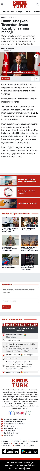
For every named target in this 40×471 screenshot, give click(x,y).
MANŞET (19, 11)
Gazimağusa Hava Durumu (13, 421)
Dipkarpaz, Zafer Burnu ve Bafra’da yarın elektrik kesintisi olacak (29, 249)
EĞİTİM (31, 446)
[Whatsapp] (29, 413)
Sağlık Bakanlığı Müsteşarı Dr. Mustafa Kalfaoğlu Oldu (9, 249)
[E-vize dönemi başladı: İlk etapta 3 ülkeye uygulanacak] (10, 222)
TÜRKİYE (6, 443)
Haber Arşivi (8, 435)
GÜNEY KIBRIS (20, 446)
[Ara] (38, 4)
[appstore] (11, 451)
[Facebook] (10, 413)
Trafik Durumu (9, 426)
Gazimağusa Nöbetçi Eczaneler (15, 419)
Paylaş (6, 78)
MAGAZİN (16, 441)
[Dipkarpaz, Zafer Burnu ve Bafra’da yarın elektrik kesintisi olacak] (29, 240)
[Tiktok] (25, 413)
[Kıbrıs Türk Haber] (20, 4)
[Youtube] (22, 413)
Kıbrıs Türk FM (8, 11)
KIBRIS (13, 17)
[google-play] (29, 451)
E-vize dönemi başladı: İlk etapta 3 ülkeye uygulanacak (10, 230)
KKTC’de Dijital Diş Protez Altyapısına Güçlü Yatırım (27, 267)
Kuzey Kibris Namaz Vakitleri (14, 424)
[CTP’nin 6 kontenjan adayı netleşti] (29, 222)
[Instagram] (18, 413)
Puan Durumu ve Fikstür (13, 428)
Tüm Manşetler (9, 431)
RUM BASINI (7, 446)
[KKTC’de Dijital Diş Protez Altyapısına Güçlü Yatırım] (29, 259)
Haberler (5, 17)
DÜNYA (15, 443)
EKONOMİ (24, 443)
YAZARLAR (34, 441)
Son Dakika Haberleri (11, 433)
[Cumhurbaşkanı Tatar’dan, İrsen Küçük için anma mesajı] (20, 64)
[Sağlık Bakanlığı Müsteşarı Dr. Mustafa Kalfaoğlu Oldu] (10, 240)
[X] (14, 413)
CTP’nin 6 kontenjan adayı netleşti (28, 229)
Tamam (28, 468)
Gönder (6, 307)
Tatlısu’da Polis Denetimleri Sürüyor (9, 266)
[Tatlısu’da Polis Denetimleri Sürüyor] (10, 259)
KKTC (28, 11)
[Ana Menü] (2, 4)
